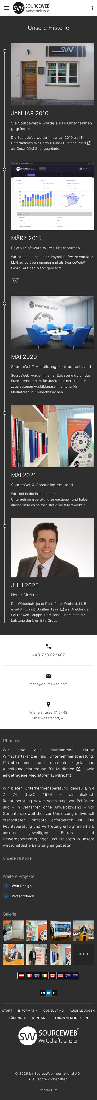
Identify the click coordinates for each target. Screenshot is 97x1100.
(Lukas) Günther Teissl (68, 143)
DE (49, 993)
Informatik (28, 1010)
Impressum (48, 1090)
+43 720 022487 (48, 655)
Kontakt (39, 1018)
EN (43, 993)
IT (54, 993)
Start (7, 1010)
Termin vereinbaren (70, 1018)
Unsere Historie (17, 858)
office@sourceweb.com (48, 684)
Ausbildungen (82, 1010)
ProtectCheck (23, 896)
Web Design (22, 886)
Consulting (53, 1010)
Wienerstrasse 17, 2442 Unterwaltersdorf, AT (48, 715)
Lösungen (18, 1018)
